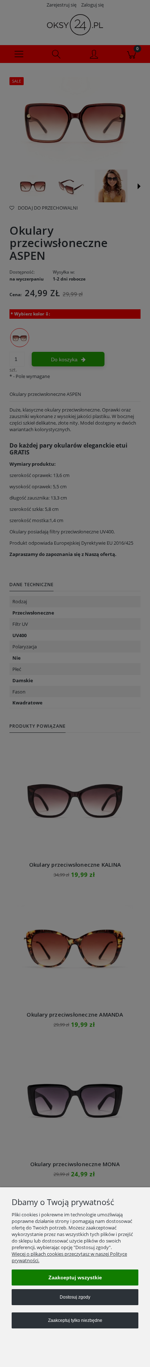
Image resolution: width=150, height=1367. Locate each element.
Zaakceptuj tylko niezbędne (75, 1320)
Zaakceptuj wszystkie (75, 1277)
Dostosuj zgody (75, 1297)
